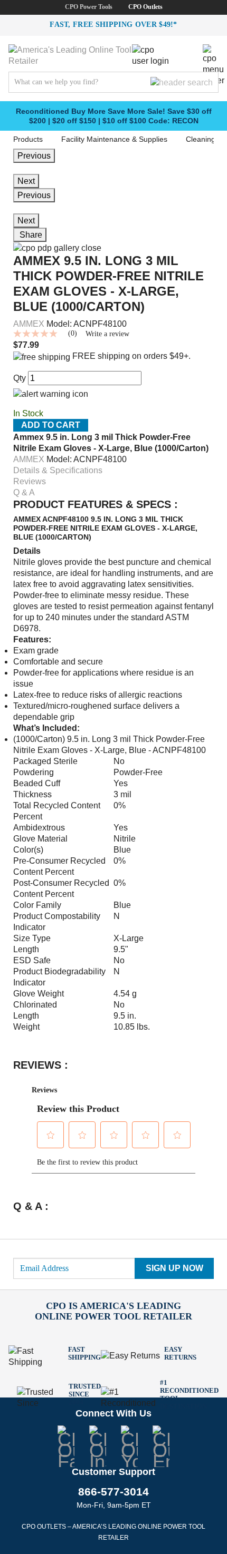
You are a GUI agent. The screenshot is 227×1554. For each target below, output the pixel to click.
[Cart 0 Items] (187, 52)
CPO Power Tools (88, 7)
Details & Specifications (57, 470)
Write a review (107, 334)
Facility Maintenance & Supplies (114, 139)
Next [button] (26, 220)
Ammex (28, 323)
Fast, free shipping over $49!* (113, 24)
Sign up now (174, 1268)
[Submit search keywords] (181, 82)
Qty (19, 378)
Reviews (29, 481)
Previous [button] (34, 195)
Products (28, 139)
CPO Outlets (145, 7)
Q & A (24, 492)
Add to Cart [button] (50, 425)
